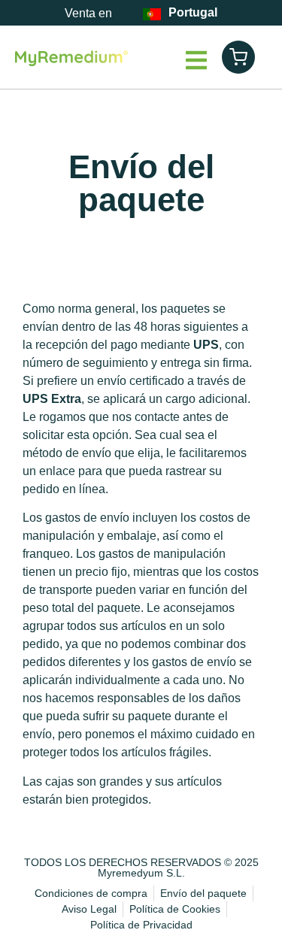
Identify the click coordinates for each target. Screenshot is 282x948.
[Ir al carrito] (238, 57)
